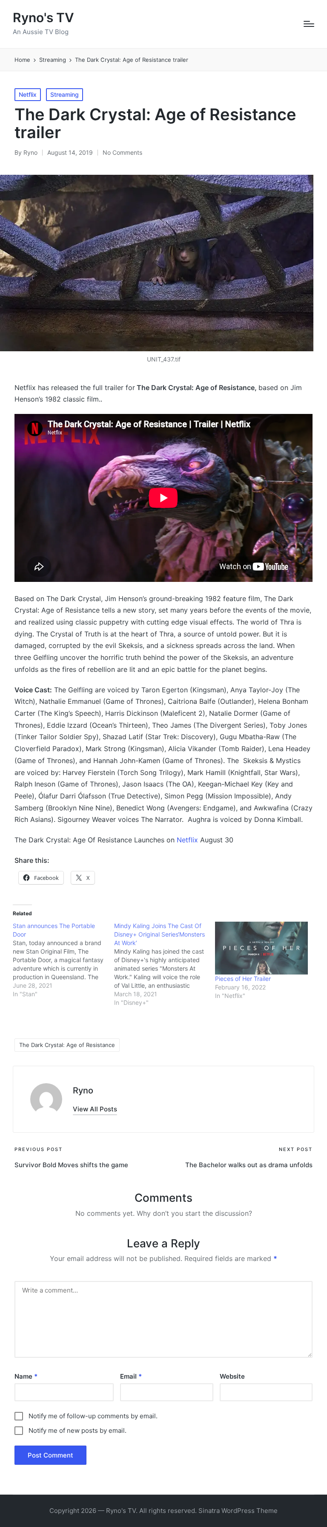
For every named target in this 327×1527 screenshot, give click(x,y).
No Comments (122, 152)
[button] (95, 1109)
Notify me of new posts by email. (77, 1430)
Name (25, 1376)
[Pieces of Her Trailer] (261, 948)
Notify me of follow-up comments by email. (93, 1416)
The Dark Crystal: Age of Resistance (67, 1044)
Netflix (28, 94)
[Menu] (309, 24)
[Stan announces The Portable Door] (63, 960)
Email (131, 1376)
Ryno (83, 1090)
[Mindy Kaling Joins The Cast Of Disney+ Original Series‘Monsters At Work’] (164, 964)
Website (232, 1376)
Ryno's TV (43, 18)
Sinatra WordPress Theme (238, 1511)
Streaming (64, 94)
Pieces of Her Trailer (243, 978)
